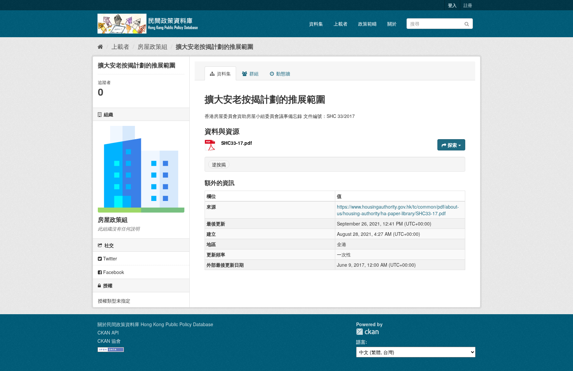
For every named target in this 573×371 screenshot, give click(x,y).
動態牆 (282, 73)
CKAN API (108, 332)
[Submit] (467, 23)
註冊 (468, 5)
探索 (452, 144)
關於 (392, 23)
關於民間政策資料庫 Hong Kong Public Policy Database (155, 324)
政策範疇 (367, 23)
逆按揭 (219, 164)
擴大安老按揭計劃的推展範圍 (214, 46)
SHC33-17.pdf (236, 142)
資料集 (316, 23)
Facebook (113, 272)
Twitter (109, 258)
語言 (360, 341)
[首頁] (100, 46)
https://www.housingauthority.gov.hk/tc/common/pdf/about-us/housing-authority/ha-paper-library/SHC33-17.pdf (398, 210)
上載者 (341, 23)
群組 (253, 73)
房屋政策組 (152, 46)
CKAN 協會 (109, 340)
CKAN (367, 331)
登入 (452, 5)
